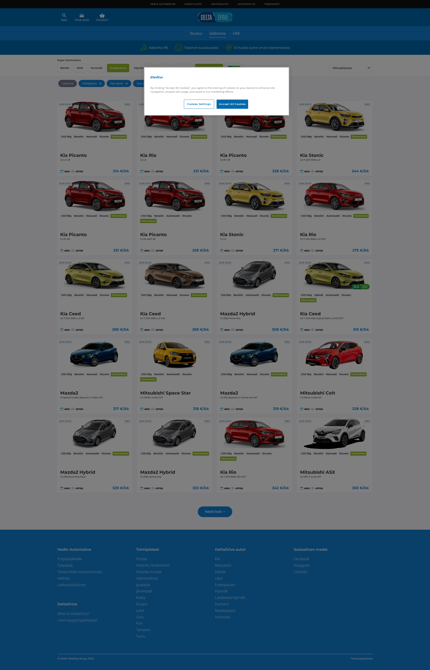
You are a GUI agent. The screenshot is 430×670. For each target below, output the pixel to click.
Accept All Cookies (232, 104)
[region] (216, 91)
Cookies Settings (199, 104)
